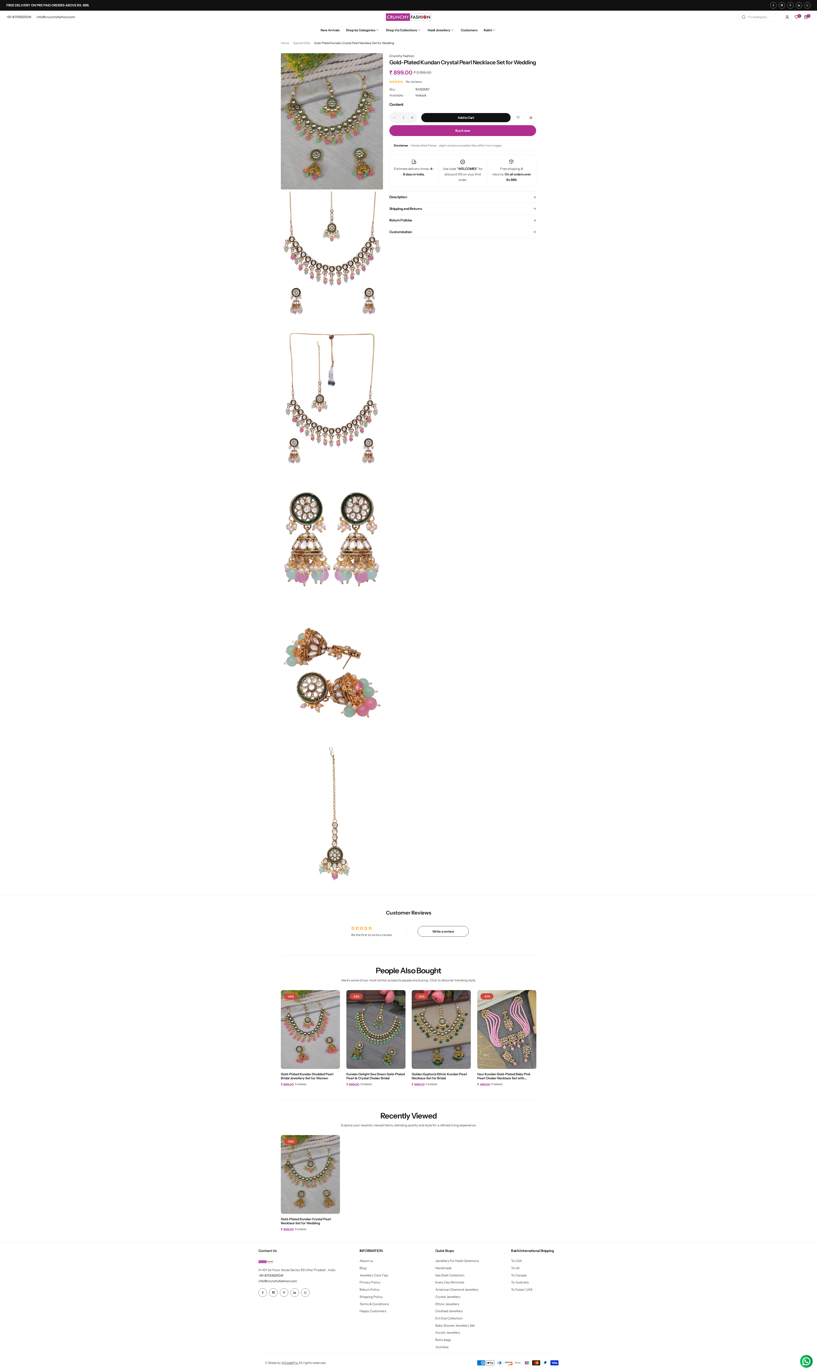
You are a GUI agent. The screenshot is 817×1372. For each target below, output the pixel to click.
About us (366, 1261)
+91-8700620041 (271, 1275)
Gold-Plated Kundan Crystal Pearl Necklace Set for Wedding (306, 1221)
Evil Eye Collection (449, 1318)
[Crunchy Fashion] (408, 17)
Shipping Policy (371, 1297)
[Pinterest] (790, 5)
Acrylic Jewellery (447, 1332)
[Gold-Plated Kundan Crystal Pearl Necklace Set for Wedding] (310, 1174)
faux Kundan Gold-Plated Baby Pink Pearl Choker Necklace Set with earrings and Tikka (503, 1076)
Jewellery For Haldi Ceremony (457, 1261)
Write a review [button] (443, 931)
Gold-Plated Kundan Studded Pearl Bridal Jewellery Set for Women (307, 1076)
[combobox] (759, 17)
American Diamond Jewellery (456, 1289)
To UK (515, 1268)
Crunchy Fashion (401, 56)
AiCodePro (290, 1363)
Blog (363, 1268)
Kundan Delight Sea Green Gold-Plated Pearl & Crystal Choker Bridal (375, 1076)
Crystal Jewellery (447, 1297)
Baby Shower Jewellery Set (455, 1325)
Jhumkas (441, 1347)
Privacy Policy (370, 1282)
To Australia (520, 1282)
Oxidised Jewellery (449, 1311)
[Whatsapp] (807, 5)
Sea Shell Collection (449, 1275)
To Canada (519, 1275)
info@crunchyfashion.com (278, 1281)
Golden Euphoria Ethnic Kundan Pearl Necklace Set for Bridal (439, 1076)
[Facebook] (773, 5)
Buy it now (462, 131)
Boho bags (443, 1340)
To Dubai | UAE (522, 1289)
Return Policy (370, 1289)
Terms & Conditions (374, 1304)
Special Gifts (301, 43)
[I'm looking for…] (743, 17)
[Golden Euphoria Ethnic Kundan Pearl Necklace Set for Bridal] (441, 1029)
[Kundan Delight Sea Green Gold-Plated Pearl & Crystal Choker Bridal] (376, 1029)
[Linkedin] (799, 5)
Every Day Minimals (449, 1282)
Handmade (443, 1268)
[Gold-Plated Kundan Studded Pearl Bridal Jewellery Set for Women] (310, 1029)
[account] (787, 17)
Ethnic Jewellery (447, 1304)
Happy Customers (373, 1311)
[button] (396, 82)
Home (285, 43)
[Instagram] (782, 5)
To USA (516, 1261)
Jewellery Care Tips (374, 1275)
